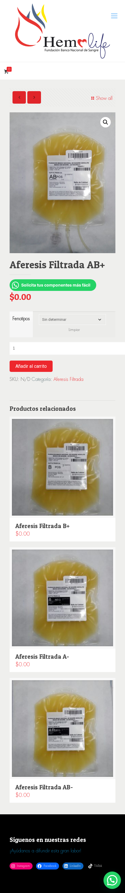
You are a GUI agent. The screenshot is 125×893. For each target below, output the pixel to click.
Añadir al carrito (31, 366)
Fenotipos (21, 319)
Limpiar (74, 329)
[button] (105, 122)
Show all (104, 98)
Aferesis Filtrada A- (42, 656)
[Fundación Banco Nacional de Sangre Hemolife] (62, 31)
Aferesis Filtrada (68, 379)
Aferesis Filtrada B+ (42, 526)
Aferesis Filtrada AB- (44, 787)
